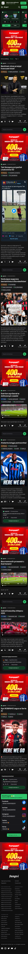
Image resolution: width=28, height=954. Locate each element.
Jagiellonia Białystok (5, 928)
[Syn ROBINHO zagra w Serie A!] (14, 736)
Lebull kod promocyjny (6, 890)
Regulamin (3, 883)
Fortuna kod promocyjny (6, 900)
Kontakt (17, 881)
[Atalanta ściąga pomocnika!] (14, 469)
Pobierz (23, 3)
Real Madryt (17, 926)
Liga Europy (17, 906)
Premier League (18, 894)
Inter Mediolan (18, 938)
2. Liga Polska (18, 892)
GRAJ (6, 25)
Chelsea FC (17, 918)
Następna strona (13, 835)
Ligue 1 (16, 902)
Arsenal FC (17, 916)
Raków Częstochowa (5, 934)
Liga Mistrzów (18, 904)
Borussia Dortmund (19, 932)
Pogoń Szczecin (4, 930)
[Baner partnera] (14, 43)
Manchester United (19, 924)
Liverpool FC (17, 920)
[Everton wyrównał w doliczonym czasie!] (14, 407)
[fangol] (14, 876)
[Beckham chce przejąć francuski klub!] (14, 91)
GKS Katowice (4, 936)
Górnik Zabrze (4, 922)
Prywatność (18, 883)
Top (16, 59)
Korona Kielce (4, 938)
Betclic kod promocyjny (6, 906)
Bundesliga (17, 898)
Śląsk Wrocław (4, 924)
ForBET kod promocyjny (6, 908)
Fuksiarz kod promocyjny (6, 896)
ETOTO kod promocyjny (6, 888)
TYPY (15, 25)
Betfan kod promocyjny (6, 902)
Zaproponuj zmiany (6, 881)
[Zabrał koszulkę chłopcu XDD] (14, 627)
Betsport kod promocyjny (6, 892)
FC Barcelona (18, 928)
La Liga (16, 896)
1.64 (5, 21)
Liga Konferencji (18, 908)
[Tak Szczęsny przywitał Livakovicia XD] (14, 211)
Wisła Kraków (4, 918)
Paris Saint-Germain (19, 934)
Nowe (11, 59)
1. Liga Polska (17, 890)
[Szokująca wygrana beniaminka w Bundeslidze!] (14, 309)
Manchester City (18, 922)
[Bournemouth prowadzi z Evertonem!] (14, 575)
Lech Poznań (3, 920)
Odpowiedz (14, 517)
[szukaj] (19, 7)
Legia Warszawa (4, 916)
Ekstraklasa (17, 888)
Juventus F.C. (18, 936)
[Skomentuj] (24, 129)
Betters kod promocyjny (6, 904)
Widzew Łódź (4, 932)
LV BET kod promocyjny (6, 898)
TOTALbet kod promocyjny (7, 910)
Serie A (16, 900)
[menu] (2, 7)
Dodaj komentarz (13, 521)
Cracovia (3, 926)
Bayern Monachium (19, 930)
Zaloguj (24, 7)
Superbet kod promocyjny (6, 894)
